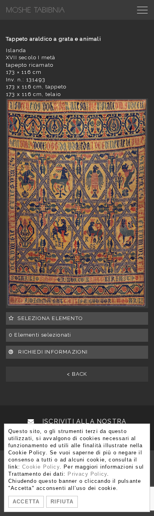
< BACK (77, 374)
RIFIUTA (62, 502)
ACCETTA (26, 502)
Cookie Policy (41, 467)
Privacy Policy (87, 474)
